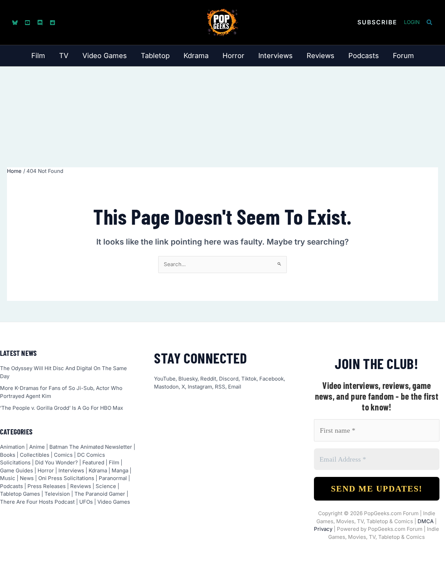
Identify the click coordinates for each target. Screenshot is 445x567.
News (27, 478)
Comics (63, 455)
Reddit (208, 378)
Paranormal (113, 478)
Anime (37, 447)
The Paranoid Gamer (99, 493)
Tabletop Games (20, 493)
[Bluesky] (15, 22)
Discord (228, 378)
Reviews (80, 486)
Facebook (271, 378)
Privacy (323, 529)
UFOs (86, 501)
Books (7, 455)
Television (57, 493)
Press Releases (46, 486)
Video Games (113, 501)
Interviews (71, 470)
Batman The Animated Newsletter (90, 447)
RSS (220, 386)
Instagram (200, 386)
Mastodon (166, 386)
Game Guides (16, 470)
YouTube (165, 378)
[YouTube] (27, 22)
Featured (93, 462)
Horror (46, 470)
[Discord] (40, 22)
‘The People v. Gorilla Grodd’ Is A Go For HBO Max (61, 408)
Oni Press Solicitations (66, 478)
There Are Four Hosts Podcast (37, 501)
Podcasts (11, 486)
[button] (377, 22)
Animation (12, 447)
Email (234, 386)
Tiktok (249, 378)
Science (106, 486)
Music (7, 478)
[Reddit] (52, 22)
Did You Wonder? (56, 462)
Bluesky (187, 378)
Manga (120, 470)
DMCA (426, 521)
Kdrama (98, 470)
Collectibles (34, 455)
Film (114, 462)
